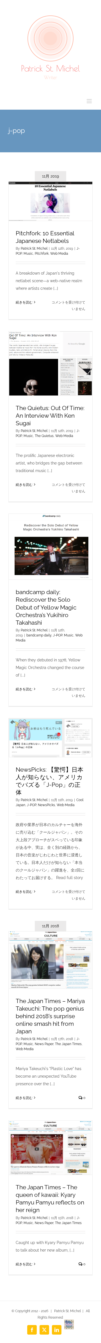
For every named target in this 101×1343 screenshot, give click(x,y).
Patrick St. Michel (34, 248)
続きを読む (24, 302)
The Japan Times (68, 1044)
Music (28, 254)
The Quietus (44, 436)
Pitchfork (42, 254)
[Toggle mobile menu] (90, 101)
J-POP (57, 635)
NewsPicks (46, 805)
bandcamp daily (38, 635)
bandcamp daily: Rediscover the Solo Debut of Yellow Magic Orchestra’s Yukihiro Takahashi (46, 607)
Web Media (59, 254)
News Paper (44, 1044)
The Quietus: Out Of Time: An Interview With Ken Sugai (50, 415)
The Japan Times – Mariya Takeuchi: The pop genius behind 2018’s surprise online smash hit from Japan (50, 1016)
